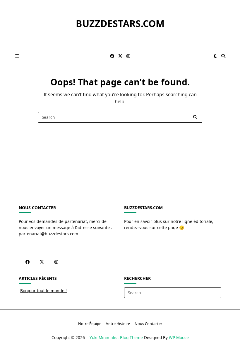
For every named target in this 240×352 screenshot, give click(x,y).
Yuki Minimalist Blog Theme (116, 337)
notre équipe (89, 323)
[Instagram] (128, 56)
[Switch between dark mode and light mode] (215, 56)
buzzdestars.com (120, 23)
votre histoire (118, 323)
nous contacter (148, 323)
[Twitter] (120, 56)
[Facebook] (112, 56)
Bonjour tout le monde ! (43, 290)
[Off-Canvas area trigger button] (17, 56)
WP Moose (179, 337)
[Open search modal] (223, 56)
